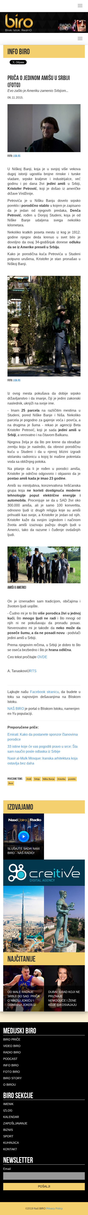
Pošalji (44, 1186)
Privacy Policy (54, 1208)
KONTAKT (10, 1149)
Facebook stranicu (44, 692)
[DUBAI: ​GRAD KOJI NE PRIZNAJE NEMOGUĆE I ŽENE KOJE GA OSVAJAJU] (64, 988)
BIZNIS (8, 1130)
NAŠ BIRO (15, 708)
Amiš (28, 779)
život (11, 783)
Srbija (37, 779)
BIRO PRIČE (11, 1039)
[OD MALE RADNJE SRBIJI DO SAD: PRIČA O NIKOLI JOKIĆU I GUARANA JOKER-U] (23, 988)
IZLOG (7, 1110)
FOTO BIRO (11, 1071)
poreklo (72, 779)
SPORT (8, 1136)
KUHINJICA (11, 1142)
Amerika (61, 779)
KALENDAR (11, 1117)
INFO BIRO (11, 1065)
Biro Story (12, 1078)
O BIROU (9, 1084)
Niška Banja (48, 779)
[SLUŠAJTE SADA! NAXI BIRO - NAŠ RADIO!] (23, 836)
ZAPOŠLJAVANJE (15, 1123)
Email (7, 1168)
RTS (33, 671)
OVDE (42, 657)
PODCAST (10, 1059)
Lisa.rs (16, 155)
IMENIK (8, 1104)
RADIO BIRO (12, 1052)
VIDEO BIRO (12, 1046)
